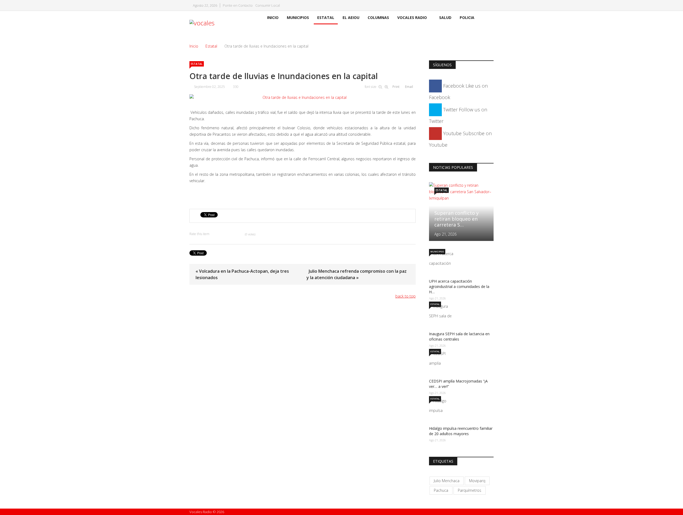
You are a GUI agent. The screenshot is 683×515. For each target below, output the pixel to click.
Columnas (378, 17)
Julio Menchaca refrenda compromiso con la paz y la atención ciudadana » (357, 274)
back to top (405, 296)
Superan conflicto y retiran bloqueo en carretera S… (456, 219)
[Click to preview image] (302, 97)
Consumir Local (267, 5)
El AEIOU (351, 17)
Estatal (325, 17)
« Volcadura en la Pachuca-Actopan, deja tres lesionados (242, 274)
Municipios (298, 17)
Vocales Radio (412, 17)
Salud (445, 17)
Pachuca (441, 490)
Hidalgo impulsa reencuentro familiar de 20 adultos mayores (461, 431)
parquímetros (469, 490)
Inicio (273, 17)
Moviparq (477, 480)
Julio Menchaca (446, 480)
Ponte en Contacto (238, 5)
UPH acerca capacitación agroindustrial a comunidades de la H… (459, 286)
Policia (467, 17)
